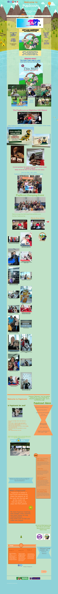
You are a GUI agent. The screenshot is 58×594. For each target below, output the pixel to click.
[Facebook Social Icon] (8, 2)
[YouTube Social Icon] (13, 2)
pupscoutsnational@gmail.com (20, 490)
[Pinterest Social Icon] (17, 2)
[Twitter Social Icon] (11, 2)
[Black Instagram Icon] (15, 2)
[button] (22, 399)
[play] (27, 464)
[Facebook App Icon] (19, 575)
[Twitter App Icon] (21, 575)
